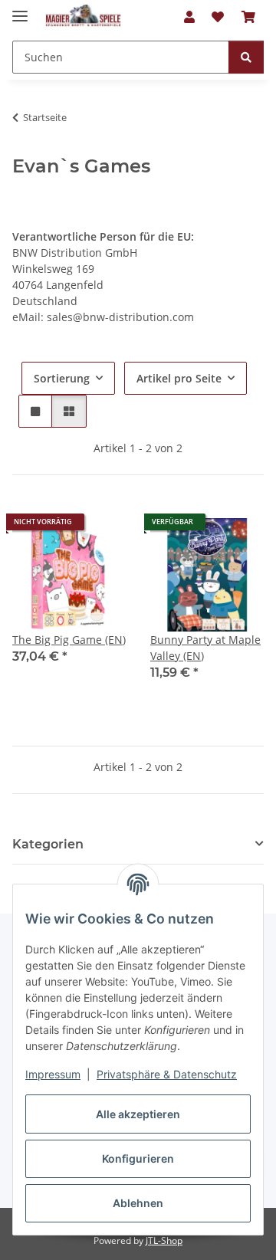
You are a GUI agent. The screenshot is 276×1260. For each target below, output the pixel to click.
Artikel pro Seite (179, 378)
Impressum (52, 1074)
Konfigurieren (138, 1158)
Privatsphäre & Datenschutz (167, 1074)
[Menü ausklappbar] (20, 9)
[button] (189, 17)
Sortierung (62, 378)
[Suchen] (246, 57)
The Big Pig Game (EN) (69, 639)
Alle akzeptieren (138, 1114)
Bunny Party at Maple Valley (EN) (205, 647)
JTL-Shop (164, 1240)
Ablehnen (138, 1202)
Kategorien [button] (48, 844)
